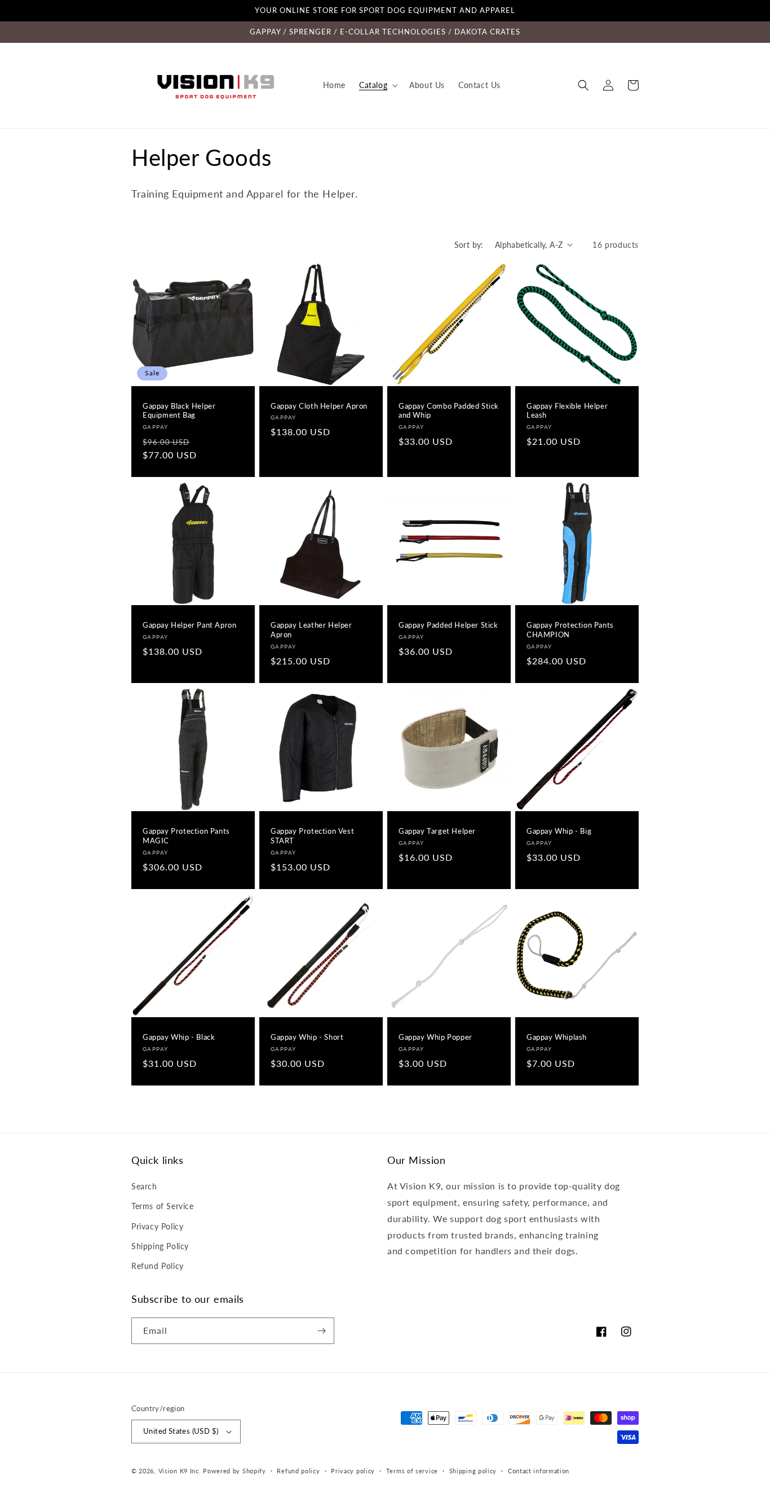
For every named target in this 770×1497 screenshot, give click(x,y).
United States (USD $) (180, 1430)
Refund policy (298, 1470)
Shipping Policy (160, 1246)
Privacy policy (353, 1470)
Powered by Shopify (234, 1470)
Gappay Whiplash (556, 1036)
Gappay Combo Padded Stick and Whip (449, 410)
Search (144, 1186)
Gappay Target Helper (437, 830)
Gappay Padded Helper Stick (448, 624)
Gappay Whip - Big (558, 830)
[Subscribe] (321, 1330)
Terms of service (412, 1470)
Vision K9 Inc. (179, 1470)
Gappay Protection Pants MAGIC (186, 835)
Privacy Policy (157, 1226)
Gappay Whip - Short (307, 1036)
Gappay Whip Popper (435, 1036)
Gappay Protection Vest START (312, 835)
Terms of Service (162, 1206)
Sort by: (469, 245)
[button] (377, 85)
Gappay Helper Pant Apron (189, 624)
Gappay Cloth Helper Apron (319, 405)
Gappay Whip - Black (179, 1036)
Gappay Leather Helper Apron (311, 629)
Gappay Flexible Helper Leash (567, 410)
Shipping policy (473, 1470)
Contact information (538, 1470)
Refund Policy (157, 1266)
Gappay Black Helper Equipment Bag (179, 410)
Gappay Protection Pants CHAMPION (570, 629)
